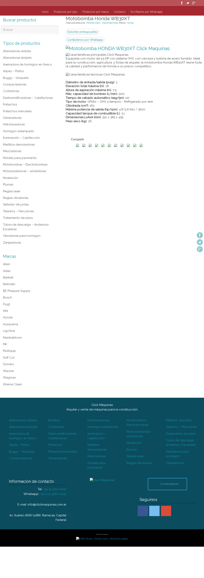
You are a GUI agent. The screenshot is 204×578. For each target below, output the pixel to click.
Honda (130, 22)
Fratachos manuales (17, 104)
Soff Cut (8, 323)
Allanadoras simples (17, 56)
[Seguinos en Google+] (194, 3)
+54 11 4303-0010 (54, 442)
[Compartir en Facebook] (77, 145)
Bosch (7, 270)
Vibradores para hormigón (21, 213)
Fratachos (10, 98)
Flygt (6, 276)
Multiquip (9, 317)
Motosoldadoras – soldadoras (24, 157)
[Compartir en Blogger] (134, 145)
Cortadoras (11, 86)
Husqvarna (10, 293)
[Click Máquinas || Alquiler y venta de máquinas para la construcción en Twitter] (154, 464)
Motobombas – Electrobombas (25, 151)
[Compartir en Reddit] (103, 145)
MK (5, 311)
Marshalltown (12, 305)
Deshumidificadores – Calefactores (28, 92)
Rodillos (54, 380)
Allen (6, 240)
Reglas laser (11, 174)
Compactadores (14, 80)
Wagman (9, 340)
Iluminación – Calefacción (21, 127)
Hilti (5, 282)
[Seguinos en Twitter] (188, 3)
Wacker (8, 334)
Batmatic (9, 258)
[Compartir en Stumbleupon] (109, 145)
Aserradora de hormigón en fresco (27, 62)
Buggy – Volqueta (15, 74)
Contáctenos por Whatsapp (85, 39)
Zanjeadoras (12, 219)
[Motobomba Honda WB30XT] (118, 48)
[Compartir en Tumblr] (122, 145)
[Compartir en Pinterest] (90, 145)
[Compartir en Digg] (115, 145)
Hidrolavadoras (14, 115)
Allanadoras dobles (17, 51)
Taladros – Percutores (18, 192)
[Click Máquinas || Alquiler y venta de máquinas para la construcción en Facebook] (143, 464)
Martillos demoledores (19, 133)
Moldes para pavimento (20, 145)
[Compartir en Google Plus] (96, 145)
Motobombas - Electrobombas (102, 22)
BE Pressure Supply (16, 264)
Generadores (12, 109)
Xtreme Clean (12, 346)
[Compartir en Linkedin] (128, 145)
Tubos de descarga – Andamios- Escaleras (181, 400)
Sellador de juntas (16, 186)
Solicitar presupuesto (82, 32)
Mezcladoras (12, 139)
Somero (8, 329)
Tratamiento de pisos (18, 198)
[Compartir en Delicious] (141, 145)
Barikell (8, 252)
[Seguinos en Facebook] (182, 3)
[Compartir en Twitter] (83, 145)
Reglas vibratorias (15, 180)
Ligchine (9, 299)
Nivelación (10, 163)
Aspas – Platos (13, 68)
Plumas (8, 168)
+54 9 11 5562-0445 (53, 446)
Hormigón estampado (18, 121)
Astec (7, 246)
